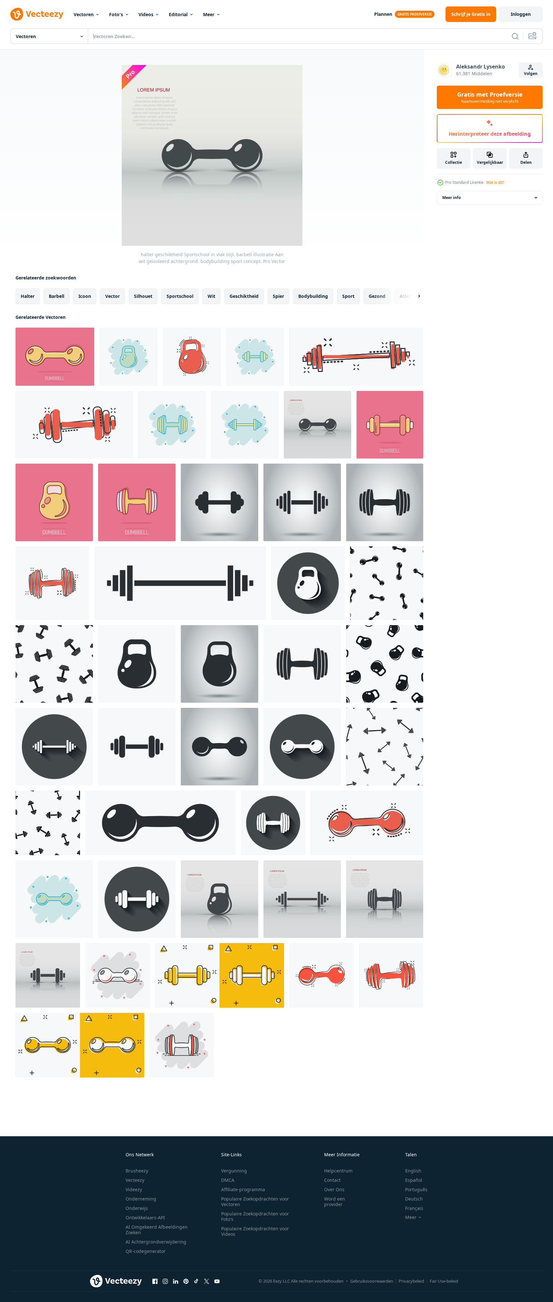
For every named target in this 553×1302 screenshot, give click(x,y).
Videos (145, 14)
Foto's (116, 14)
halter (28, 296)
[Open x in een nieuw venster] (206, 1281)
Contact (332, 1180)
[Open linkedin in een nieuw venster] (175, 1281)
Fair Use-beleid (444, 1281)
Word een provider (334, 1201)
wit (211, 296)
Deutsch (414, 1199)
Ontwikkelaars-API (145, 1217)
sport (348, 296)
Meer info (451, 197)
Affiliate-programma (243, 1189)
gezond (377, 296)
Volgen (531, 73)
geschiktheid (244, 296)
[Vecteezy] (36, 14)
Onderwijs (137, 1208)
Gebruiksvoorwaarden (371, 1281)
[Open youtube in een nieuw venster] (217, 1281)
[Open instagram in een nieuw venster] (165, 1281)
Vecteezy (135, 1180)
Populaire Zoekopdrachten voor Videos (255, 1231)
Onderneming (141, 1199)
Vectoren (84, 14)
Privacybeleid (411, 1281)
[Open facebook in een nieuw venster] (155, 1281)
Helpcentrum (338, 1171)
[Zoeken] (515, 36)
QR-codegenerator (146, 1251)
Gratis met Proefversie (490, 97)
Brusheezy (137, 1171)
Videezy (134, 1189)
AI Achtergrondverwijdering (156, 1242)
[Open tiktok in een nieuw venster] (196, 1281)
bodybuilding (313, 296)
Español (413, 1180)
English (413, 1171)
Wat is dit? (495, 182)
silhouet (143, 296)
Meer (208, 14)
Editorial (178, 14)
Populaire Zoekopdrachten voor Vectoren (255, 1201)
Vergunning (234, 1171)
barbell (56, 296)
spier (278, 296)
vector (112, 296)
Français (414, 1208)
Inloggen (521, 14)
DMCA (227, 1180)
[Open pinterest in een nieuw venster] (186, 1281)
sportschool (180, 296)
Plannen (383, 14)
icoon (84, 296)
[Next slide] (413, 296)
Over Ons (334, 1189)
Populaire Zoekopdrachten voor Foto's (255, 1216)
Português (416, 1189)
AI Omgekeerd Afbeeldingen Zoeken (157, 1229)
